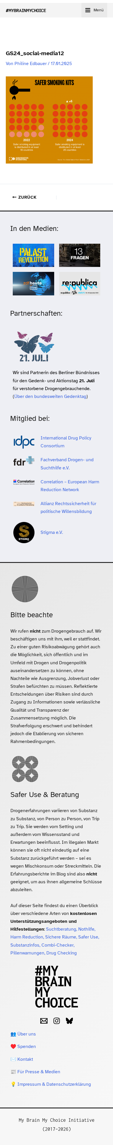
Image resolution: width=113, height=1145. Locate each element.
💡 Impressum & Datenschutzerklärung (50, 1084)
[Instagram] (56, 1020)
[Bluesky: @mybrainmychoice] (69, 1020)
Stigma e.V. (52, 532)
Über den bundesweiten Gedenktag (50, 396)
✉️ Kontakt (21, 1059)
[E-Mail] (44, 1020)
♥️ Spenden (23, 1046)
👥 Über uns (23, 1034)
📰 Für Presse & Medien (35, 1072)
